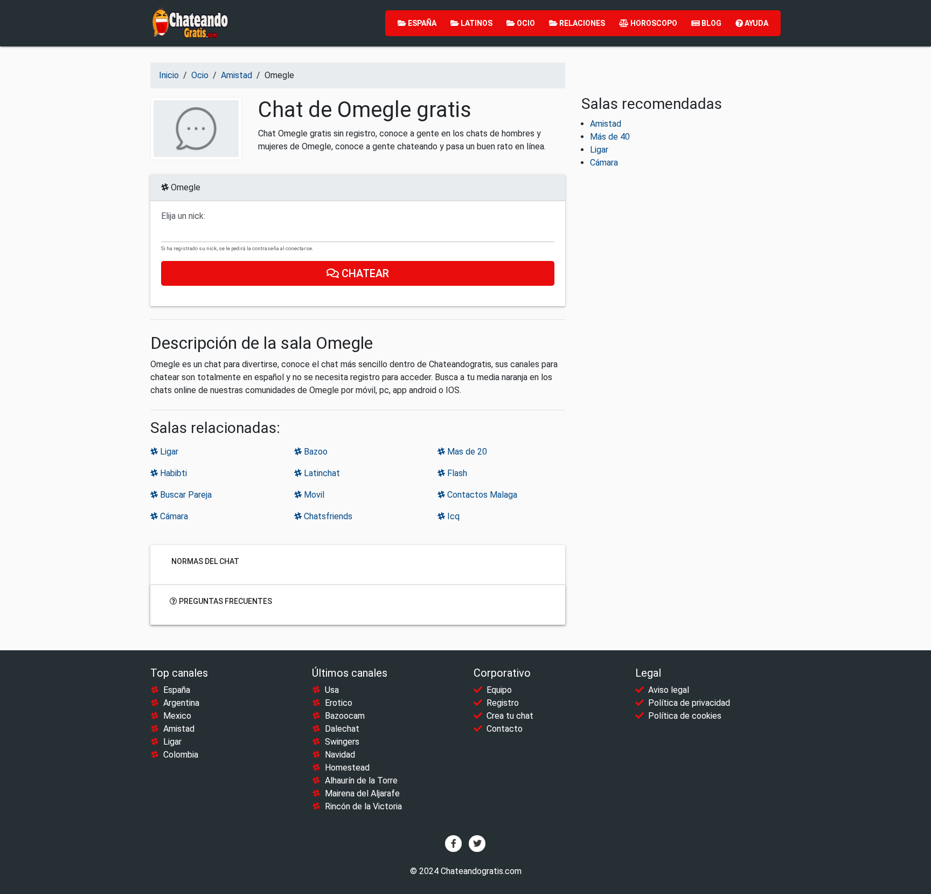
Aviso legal (668, 690)
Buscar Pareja (185, 495)
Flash (456, 473)
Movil (313, 495)
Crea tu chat (510, 716)
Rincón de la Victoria (363, 806)
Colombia (180, 754)
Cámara (173, 516)
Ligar (168, 451)
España (421, 23)
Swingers (342, 742)
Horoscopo (653, 23)
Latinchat (321, 473)
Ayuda (755, 23)
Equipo (499, 690)
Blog (710, 23)
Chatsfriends (327, 516)
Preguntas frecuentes (224, 601)
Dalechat (342, 729)
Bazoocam (345, 716)
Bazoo (315, 451)
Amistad (605, 124)
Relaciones (581, 23)
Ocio (525, 23)
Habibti (172, 473)
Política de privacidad (689, 703)
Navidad (340, 754)
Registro (503, 703)
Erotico (338, 703)
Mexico (177, 716)
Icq (452, 516)
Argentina (181, 703)
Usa (332, 690)
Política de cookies (684, 716)
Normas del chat (204, 561)
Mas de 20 (466, 451)
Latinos (475, 23)
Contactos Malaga (481, 495)
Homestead (347, 767)
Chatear (364, 273)
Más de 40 (610, 137)
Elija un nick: (183, 216)
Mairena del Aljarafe (362, 793)
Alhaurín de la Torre (361, 780)
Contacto (505, 729)
